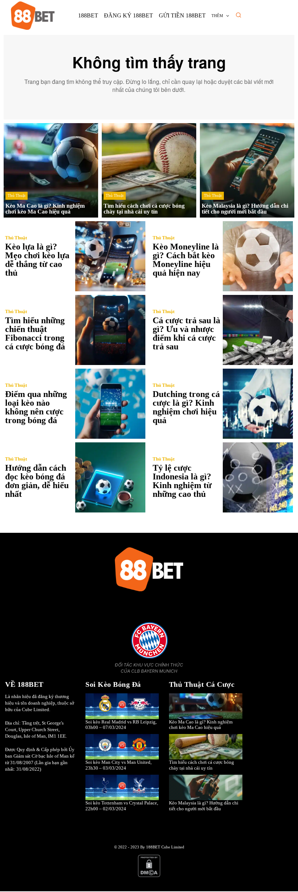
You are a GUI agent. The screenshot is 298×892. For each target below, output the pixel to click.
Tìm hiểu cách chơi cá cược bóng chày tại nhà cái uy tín (201, 765)
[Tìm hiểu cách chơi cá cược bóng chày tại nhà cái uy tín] (149, 170)
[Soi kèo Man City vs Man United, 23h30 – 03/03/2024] (122, 747)
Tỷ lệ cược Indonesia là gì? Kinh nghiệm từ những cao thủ (182, 481)
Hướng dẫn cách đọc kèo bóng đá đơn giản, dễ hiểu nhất (37, 481)
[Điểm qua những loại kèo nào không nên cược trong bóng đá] (110, 404)
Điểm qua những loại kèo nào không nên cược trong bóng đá (36, 407)
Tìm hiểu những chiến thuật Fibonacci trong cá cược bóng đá (35, 333)
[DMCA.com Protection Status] (149, 875)
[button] (238, 15)
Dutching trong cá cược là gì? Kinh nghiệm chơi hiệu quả (186, 407)
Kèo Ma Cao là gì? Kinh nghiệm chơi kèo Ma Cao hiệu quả (201, 724)
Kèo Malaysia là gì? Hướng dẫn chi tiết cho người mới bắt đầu (203, 805)
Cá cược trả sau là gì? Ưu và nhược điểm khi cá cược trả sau (186, 333)
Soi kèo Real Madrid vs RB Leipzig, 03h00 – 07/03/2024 (121, 724)
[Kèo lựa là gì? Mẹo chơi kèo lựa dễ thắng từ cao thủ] (110, 256)
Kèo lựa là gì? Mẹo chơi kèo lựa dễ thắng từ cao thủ (37, 259)
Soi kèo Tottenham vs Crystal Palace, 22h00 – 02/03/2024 (121, 805)
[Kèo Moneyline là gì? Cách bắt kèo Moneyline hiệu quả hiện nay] (258, 256)
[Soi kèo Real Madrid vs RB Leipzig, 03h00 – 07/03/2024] (122, 706)
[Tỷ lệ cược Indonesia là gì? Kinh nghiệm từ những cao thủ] (258, 477)
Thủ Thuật (16, 195)
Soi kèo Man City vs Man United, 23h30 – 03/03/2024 (118, 765)
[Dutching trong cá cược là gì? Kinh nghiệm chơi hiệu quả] (258, 404)
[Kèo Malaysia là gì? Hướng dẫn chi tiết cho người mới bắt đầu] (247, 170)
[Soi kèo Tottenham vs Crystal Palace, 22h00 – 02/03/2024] (122, 787)
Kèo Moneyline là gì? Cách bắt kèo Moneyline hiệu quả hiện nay (186, 259)
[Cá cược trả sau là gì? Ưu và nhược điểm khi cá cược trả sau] (258, 330)
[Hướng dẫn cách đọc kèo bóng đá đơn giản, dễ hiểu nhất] (110, 477)
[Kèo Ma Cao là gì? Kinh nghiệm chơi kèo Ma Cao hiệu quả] (51, 170)
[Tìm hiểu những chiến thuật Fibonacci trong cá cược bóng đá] (110, 330)
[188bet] (33, 15)
